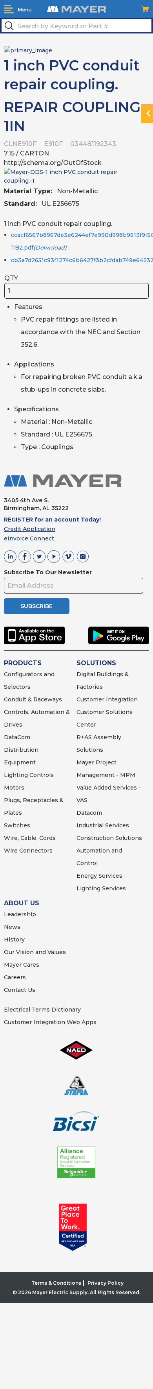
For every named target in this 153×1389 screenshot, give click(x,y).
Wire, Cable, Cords (30, 838)
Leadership (20, 914)
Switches (17, 825)
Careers (15, 977)
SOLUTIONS (96, 663)
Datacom (89, 812)
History (14, 939)
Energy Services (99, 875)
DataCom (17, 737)
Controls (41, 775)
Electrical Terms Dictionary (42, 1009)
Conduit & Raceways (33, 699)
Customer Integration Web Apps (50, 1022)
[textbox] (76, 25)
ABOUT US (21, 903)
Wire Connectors (28, 850)
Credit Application (29, 529)
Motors (14, 787)
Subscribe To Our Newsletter (48, 572)
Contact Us (19, 989)
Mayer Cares (21, 964)
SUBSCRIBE (36, 606)
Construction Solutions (109, 838)
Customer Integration (107, 699)
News (12, 926)
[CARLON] (28, 50)
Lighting (16, 775)
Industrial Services (102, 825)
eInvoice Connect (29, 538)
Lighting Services (101, 888)
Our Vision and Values (35, 952)
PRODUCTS (23, 663)
